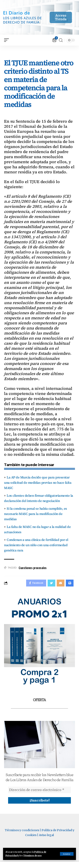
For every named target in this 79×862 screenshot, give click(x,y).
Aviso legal (46, 835)
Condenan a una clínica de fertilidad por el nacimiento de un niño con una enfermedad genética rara (36, 544)
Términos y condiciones (22, 830)
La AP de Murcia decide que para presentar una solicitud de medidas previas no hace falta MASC (37, 482)
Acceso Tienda (60, 17)
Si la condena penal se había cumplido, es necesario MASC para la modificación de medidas (35, 513)
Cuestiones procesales (33, 567)
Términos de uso (32, 855)
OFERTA (39, 699)
